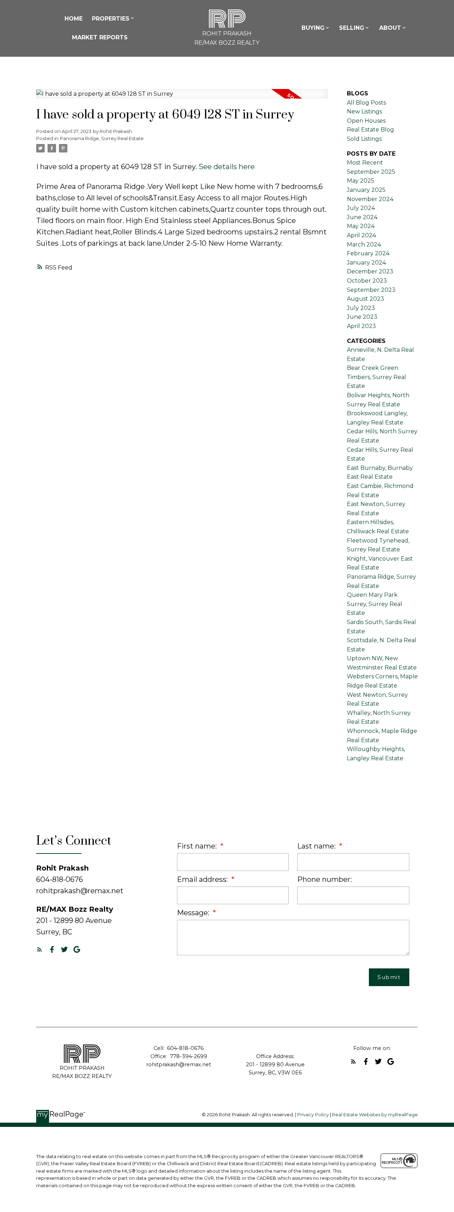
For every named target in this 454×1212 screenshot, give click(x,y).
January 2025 (366, 190)
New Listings (364, 111)
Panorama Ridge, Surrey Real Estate (102, 138)
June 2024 (362, 217)
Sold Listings (364, 138)
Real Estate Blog (370, 129)
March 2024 (364, 244)
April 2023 (361, 326)
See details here (227, 166)
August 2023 (365, 298)
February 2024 (368, 253)
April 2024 (361, 235)
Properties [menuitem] (110, 18)
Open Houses (366, 120)
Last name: (317, 846)
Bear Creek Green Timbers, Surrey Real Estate (376, 377)
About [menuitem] (390, 27)
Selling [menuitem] (351, 27)
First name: (197, 846)
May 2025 (360, 180)
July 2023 (361, 308)
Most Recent (365, 162)
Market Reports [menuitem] (100, 37)
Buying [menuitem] (313, 27)
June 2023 (362, 316)
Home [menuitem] (74, 18)
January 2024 (366, 262)
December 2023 (370, 271)
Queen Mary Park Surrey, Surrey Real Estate (374, 603)
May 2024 (361, 226)
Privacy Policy (313, 1114)
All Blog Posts (366, 102)
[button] (39, 949)
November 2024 (370, 199)
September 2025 (371, 171)
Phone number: (324, 879)
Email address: (203, 879)
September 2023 (371, 290)
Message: (194, 912)
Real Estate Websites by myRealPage (375, 1114)
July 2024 (361, 208)
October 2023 (367, 280)
